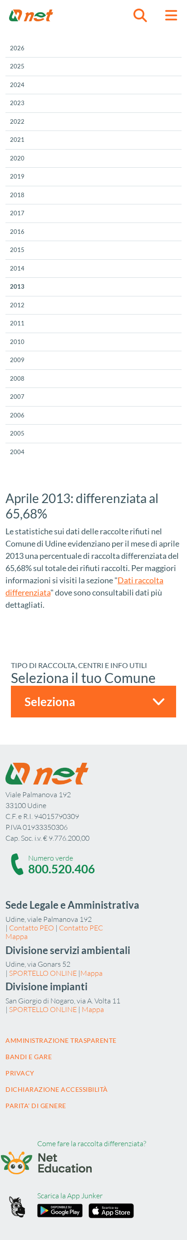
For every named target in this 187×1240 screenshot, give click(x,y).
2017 (17, 213)
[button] (140, 15)
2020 (17, 158)
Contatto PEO (31, 927)
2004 (17, 451)
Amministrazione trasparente (61, 1040)
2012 (17, 305)
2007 (17, 396)
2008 (17, 378)
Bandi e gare (28, 1057)
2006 (17, 415)
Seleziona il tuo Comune (83, 677)
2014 (17, 268)
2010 (17, 341)
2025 (17, 66)
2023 (17, 103)
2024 (17, 84)
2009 (17, 359)
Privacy (19, 1073)
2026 (17, 48)
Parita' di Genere (35, 1105)
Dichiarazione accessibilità (56, 1089)
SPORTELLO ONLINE (43, 973)
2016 (17, 231)
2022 (17, 121)
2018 (17, 195)
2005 (17, 433)
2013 (17, 286)
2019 (17, 176)
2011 (17, 323)
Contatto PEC (81, 927)
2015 (17, 249)
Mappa (16, 936)
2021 (17, 139)
